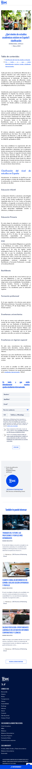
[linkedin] (16, 50)
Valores (3, 701)
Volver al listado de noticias (16, 662)
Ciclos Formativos (6, 726)
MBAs (2, 728)
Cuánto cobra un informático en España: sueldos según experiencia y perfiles (15, 583)
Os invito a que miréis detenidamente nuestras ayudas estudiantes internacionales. (18, 64)
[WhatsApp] (17, 50)
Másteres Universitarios (7, 733)
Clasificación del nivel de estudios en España (17, 60)
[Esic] (7, 678)
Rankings (3, 706)
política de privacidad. (12, 426)
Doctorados (4, 753)
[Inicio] (4, 2)
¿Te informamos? (16, 767)
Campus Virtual (5, 718)
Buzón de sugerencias (18, 761)
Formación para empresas (8, 740)
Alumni (3, 711)
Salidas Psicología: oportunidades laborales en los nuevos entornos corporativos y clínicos (15, 630)
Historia (3, 694)
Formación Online (6, 738)
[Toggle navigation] (29, 2)
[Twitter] (13, 50)
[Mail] (19, 50)
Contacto (3, 713)
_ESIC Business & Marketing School (14, 489)
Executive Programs (6, 735)
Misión (3, 696)
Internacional (13, 43)
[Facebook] (14, 50)
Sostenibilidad (5, 703)
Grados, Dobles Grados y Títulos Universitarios (13, 748)
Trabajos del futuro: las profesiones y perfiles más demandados (12, 535)
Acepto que (17, 438)
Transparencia (5, 699)
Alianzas (3, 708)
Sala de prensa (5, 715)
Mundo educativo (7, 540)
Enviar (16, 447)
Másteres (3, 731)
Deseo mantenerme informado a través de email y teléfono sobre (17, 430)
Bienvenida (4, 692)
